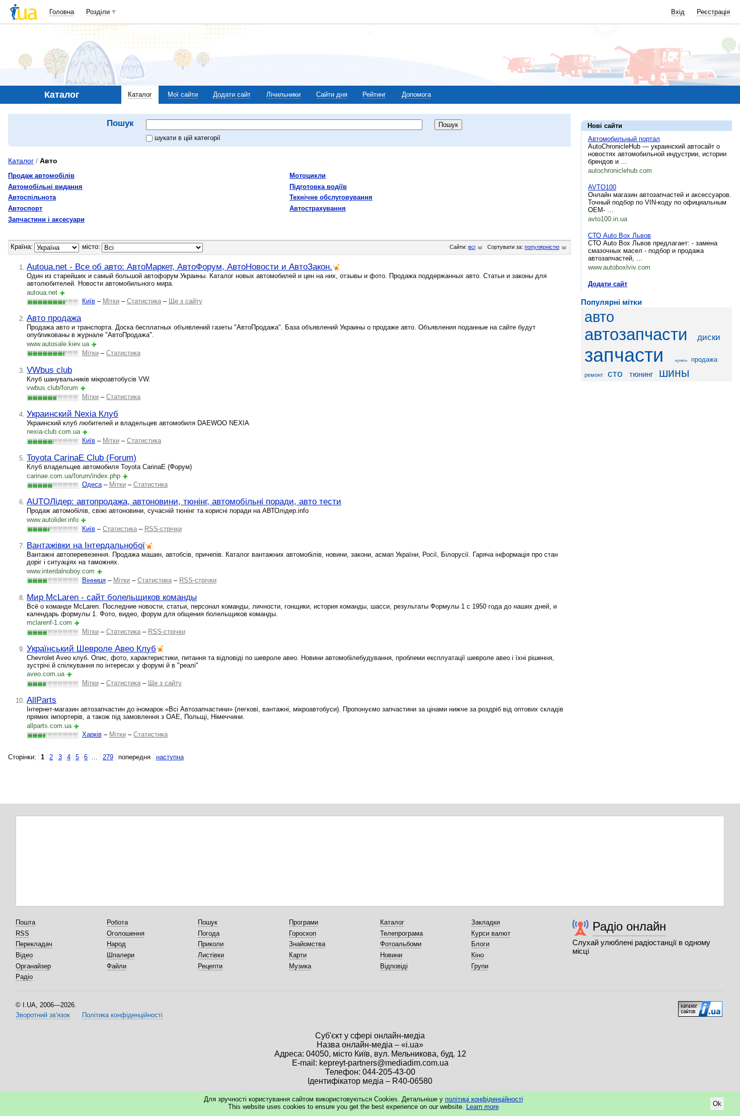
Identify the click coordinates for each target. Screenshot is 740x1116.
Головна (61, 12)
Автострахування (317, 208)
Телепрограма (401, 933)
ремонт (593, 375)
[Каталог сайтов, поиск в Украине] (700, 1005)
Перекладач (34, 944)
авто (599, 317)
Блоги (480, 944)
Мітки (111, 301)
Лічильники (283, 94)
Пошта (25, 922)
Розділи (98, 12)
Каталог (140, 94)
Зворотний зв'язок (43, 1015)
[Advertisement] (656, 451)
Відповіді (394, 966)
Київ (88, 301)
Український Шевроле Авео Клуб (91, 648)
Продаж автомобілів (41, 175)
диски (708, 337)
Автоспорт (25, 208)
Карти (298, 955)
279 (108, 757)
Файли (116, 966)
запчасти (623, 355)
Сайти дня (331, 94)
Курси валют (490, 933)
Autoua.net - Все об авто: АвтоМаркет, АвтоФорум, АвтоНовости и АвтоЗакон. (179, 266)
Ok (717, 1103)
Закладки (485, 922)
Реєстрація (713, 12)
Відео (24, 955)
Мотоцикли (307, 175)
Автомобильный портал (624, 139)
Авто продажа (54, 318)
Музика (300, 966)
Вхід (678, 12)
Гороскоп (302, 933)
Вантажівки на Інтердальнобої (86, 545)
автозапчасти (635, 334)
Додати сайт (232, 94)
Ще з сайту (185, 301)
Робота (117, 922)
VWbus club (49, 370)
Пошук (207, 922)
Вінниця (94, 580)
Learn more (482, 1106)
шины (674, 372)
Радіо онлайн (629, 926)
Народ (116, 944)
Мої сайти (183, 94)
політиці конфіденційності (484, 1099)
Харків (92, 734)
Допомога (416, 94)
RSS (22, 933)
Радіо (24, 976)
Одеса (92, 484)
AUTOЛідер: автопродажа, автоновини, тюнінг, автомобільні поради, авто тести (184, 501)
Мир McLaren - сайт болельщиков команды (112, 597)
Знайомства (307, 944)
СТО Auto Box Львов (619, 235)
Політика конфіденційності (122, 1015)
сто (615, 373)
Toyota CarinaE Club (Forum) (81, 457)
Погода (208, 933)
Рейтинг (374, 94)
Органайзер (33, 966)
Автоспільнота (32, 197)
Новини (391, 955)
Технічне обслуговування (331, 197)
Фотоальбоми (400, 944)
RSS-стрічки (163, 529)
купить (681, 360)
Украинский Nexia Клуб (72, 414)
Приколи (211, 944)
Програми (303, 922)
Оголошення (125, 933)
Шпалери (120, 955)
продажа (704, 359)
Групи (479, 966)
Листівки (211, 955)
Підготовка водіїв (318, 186)
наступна (170, 757)
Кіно (477, 955)
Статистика (144, 301)
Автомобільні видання (45, 186)
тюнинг (641, 374)
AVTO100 (602, 187)
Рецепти (210, 966)
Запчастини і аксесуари (46, 219)
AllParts (41, 700)
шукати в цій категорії (187, 138)
